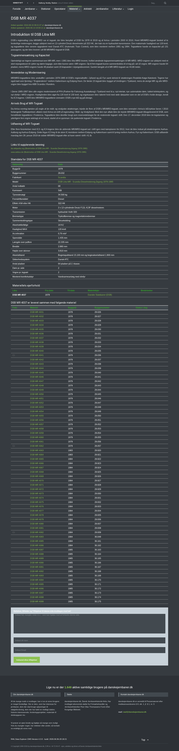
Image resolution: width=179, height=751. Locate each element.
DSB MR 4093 (37, 576)
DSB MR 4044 (37, 368)
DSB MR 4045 (37, 373)
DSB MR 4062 (37, 446)
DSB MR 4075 (37, 502)
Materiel (73, 8)
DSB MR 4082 (37, 532)
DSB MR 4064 (37, 455)
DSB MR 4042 (37, 360)
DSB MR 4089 (37, 558)
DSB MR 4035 (37, 329)
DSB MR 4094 (37, 580)
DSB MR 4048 (37, 385)
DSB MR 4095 (37, 584)
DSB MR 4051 (37, 398)
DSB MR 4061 (37, 442)
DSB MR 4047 (37, 381)
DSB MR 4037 (37, 338)
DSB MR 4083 (37, 537)
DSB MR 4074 (37, 498)
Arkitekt (88, 8)
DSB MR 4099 (37, 601)
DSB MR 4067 (37, 468)
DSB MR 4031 (37, 312)
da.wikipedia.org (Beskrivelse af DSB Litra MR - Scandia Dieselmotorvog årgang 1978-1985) (49, 148)
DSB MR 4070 (37, 480)
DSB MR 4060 (37, 437)
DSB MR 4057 (37, 424)
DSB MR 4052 (37, 403)
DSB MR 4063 (37, 450)
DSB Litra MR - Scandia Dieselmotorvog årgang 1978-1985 (85, 182)
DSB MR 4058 (37, 429)
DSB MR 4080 (37, 524)
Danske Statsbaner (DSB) (100, 295)
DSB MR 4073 (37, 493)
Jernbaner (30, 8)
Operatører (60, 8)
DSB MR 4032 (37, 316)
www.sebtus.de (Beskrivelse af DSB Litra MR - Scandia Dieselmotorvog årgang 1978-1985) (48, 152)
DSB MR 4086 (37, 545)
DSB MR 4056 (37, 420)
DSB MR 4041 (37, 355)
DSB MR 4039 (37, 346)
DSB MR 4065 (37, 459)
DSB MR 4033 (37, 321)
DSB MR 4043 (37, 364)
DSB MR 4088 (37, 554)
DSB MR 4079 (37, 519)
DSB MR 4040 (37, 351)
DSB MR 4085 (37, 541)
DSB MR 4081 (37, 528)
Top (143, 739)
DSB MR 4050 (37, 394)
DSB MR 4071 (37, 485)
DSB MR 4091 (37, 567)
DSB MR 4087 (37, 550)
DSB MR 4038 (37, 342)
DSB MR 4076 (37, 506)
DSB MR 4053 (37, 407)
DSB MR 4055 (37, 416)
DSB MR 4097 (37, 593)
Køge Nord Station (46, 3)
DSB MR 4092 (37, 571)
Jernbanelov (102, 8)
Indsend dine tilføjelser (26, 660)
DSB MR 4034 (37, 325)
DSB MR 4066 (37, 463)
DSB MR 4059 (37, 433)
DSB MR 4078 (37, 515)
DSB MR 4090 (37, 563)
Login (130, 8)
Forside (17, 8)
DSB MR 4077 (37, 511)
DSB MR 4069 (37, 476)
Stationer (45, 8)
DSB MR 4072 (37, 489)
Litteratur (117, 8)
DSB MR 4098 (37, 597)
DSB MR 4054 (37, 411)
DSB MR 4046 (37, 377)
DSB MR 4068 (37, 472)
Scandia (62, 177)
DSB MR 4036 (37, 334)
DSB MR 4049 (37, 390)
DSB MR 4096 (37, 588)
